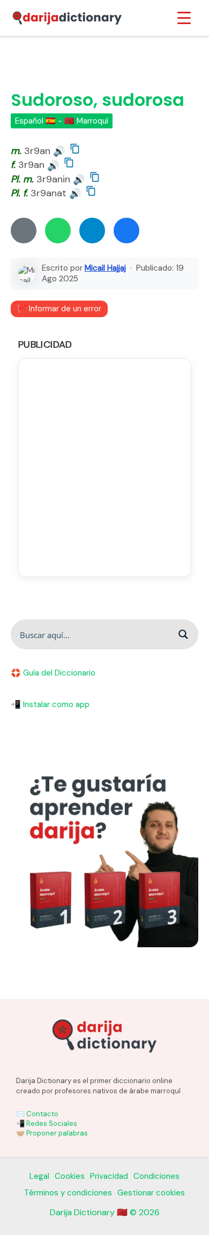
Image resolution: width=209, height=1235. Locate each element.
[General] (23, 230)
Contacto (42, 1113)
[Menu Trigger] (184, 17)
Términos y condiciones (68, 1192)
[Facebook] (126, 230)
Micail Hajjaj (105, 268)
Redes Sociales (51, 1123)
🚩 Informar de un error (59, 308)
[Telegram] (92, 230)
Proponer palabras (57, 1133)
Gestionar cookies (151, 1192)
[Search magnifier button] (183, 634)
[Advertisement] (104, 467)
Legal (39, 1176)
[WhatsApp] (58, 230)
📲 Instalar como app (50, 704)
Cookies (70, 1176)
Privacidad (109, 1176)
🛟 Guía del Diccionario (53, 673)
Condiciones (156, 1176)
